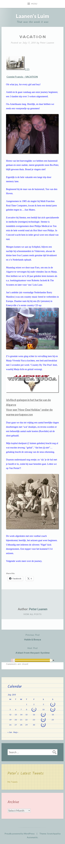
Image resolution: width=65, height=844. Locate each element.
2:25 (27, 69)
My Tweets (13, 782)
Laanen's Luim (32, 16)
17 (43, 714)
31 (43, 725)
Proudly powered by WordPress (20, 833)
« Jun (10, 732)
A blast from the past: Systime (33, 650)
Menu (34, 4)
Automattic (32, 837)
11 (53, 709)
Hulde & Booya (32, 637)
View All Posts (32, 614)
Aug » (15, 732)
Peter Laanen (47, 43)
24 (43, 720)
